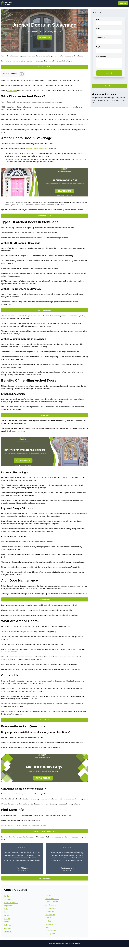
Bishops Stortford (51, 902)
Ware (5, 912)
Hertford (43, 825)
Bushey (48, 921)
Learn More (45, 415)
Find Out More (45, 599)
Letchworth (11, 825)
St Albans (7, 918)
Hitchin (3, 825)
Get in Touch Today (44, 310)
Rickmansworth (51, 930)
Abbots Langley (51, 905)
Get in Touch (44, 720)
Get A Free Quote (44, 878)
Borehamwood (50, 908)
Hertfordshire (50, 914)
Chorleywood (50, 934)
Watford (48, 918)
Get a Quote (43, 37)
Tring (47, 927)
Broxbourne (8, 928)
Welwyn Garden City (23, 825)
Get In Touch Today (44, 67)
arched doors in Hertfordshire (37, 149)
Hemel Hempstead (52, 898)
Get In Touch (109, 86)
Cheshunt (48, 895)
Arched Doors (12, 90)
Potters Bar (8, 931)
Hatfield (6, 915)
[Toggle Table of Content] (21, 74)
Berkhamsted (50, 911)
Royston (7, 922)
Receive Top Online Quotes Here (44, 831)
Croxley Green (50, 924)
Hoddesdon (8, 925)
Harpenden (35, 825)
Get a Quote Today (44, 215)
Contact (123, 3)
